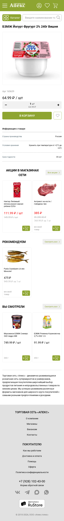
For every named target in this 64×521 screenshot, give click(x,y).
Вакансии (32, 429)
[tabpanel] (17, 206)
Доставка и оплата (32, 456)
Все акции (52, 172)
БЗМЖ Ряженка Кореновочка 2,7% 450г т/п (47, 335)
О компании (32, 418)
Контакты (32, 435)
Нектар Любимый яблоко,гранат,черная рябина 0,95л (13, 203)
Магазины (32, 424)
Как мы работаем (32, 450)
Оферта (32, 467)
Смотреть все (51, 242)
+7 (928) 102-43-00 (32, 481)
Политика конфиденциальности (32, 472)
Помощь (32, 461)
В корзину (27, 115)
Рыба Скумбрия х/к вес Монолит (14, 270)
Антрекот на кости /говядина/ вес (43, 202)
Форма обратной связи (32, 485)
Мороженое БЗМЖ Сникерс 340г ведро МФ (16, 335)
